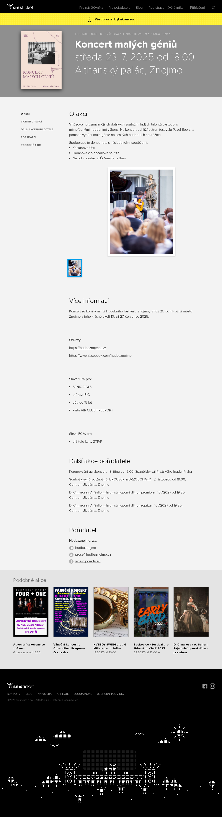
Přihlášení (197, 7)
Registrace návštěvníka (166, 7)
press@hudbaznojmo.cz (93, 554)
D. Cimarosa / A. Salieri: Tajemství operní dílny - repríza (110, 505)
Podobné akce (31, 145)
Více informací (31, 121)
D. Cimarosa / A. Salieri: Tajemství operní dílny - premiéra (112, 492)
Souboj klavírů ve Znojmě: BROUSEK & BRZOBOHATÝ (110, 479)
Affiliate (63, 694)
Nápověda (45, 694)
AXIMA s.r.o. (43, 700)
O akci (25, 114)
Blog (139, 7)
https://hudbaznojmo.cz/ (87, 348)
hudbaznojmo (85, 548)
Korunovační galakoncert (88, 471)
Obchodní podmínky (110, 694)
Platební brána (60, 700)
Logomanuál (83, 694)
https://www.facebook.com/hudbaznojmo (100, 355)
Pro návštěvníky (91, 7)
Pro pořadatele (119, 7)
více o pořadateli (87, 561)
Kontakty (13, 694)
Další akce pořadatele (37, 129)
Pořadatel (28, 137)
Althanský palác (110, 70)
